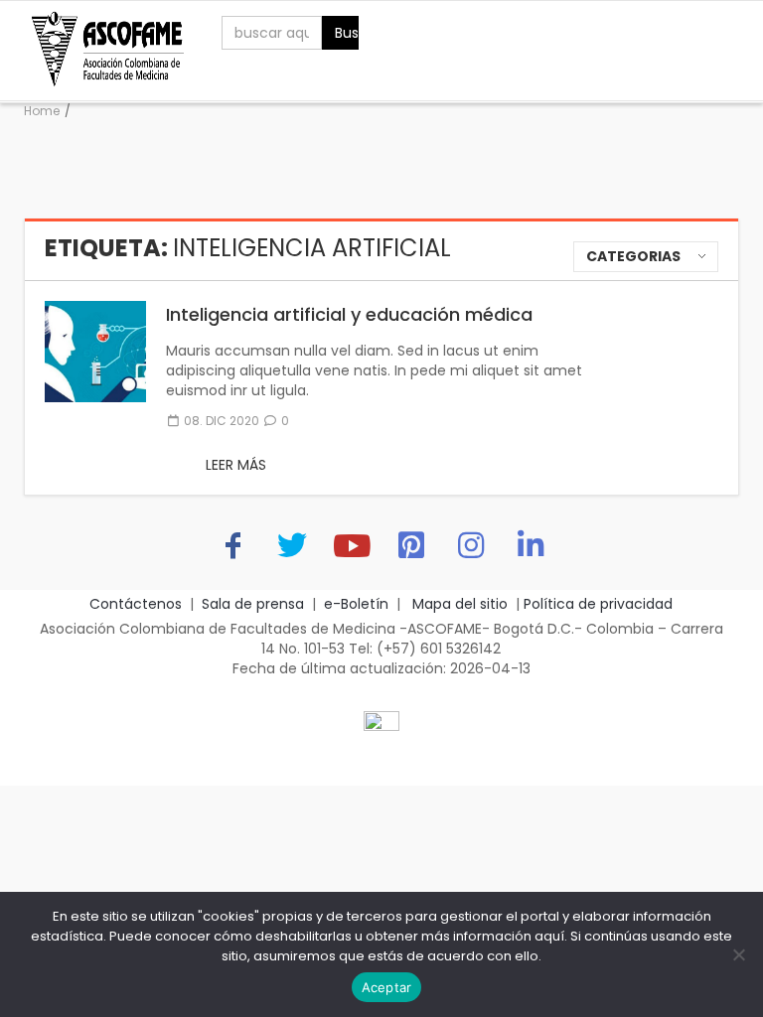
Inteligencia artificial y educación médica (349, 314)
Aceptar (387, 987)
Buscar (347, 33)
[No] (738, 954)
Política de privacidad (598, 604)
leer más (236, 465)
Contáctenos (135, 604)
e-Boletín (356, 604)
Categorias (633, 256)
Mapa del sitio (458, 604)
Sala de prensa (253, 604)
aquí (549, 936)
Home (42, 110)
